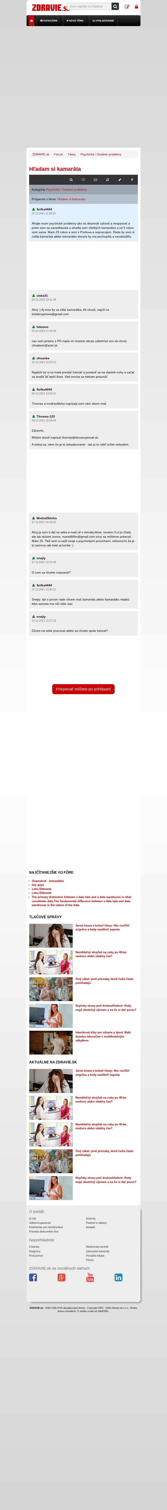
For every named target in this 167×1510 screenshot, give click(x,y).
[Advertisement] (83, 56)
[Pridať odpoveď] (120, 180)
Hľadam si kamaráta (71, 199)
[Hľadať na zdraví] (71, 180)
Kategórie (50, 20)
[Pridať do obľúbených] (83, 180)
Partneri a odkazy (96, 1222)
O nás (32, 1218)
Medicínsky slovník (97, 1246)
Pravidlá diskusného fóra (43, 1231)
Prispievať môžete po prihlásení (83, 689)
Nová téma (76, 20)
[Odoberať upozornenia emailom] (95, 180)
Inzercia (90, 1218)
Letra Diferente (41, 889)
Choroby (34, 1246)
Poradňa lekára (95, 1255)
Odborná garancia (40, 1222)
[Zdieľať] (132, 180)
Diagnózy (34, 1251)
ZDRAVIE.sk (40, 154)
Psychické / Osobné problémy (100, 154)
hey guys (38, 884)
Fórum (58, 154)
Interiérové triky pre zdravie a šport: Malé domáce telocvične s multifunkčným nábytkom (103, 1036)
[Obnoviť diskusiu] (108, 180)
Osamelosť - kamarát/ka (48, 881)
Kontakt (90, 1227)
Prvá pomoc (36, 1255)
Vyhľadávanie (104, 20)
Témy (72, 154)
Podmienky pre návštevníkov (46, 1227)
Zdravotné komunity (97, 1251)
